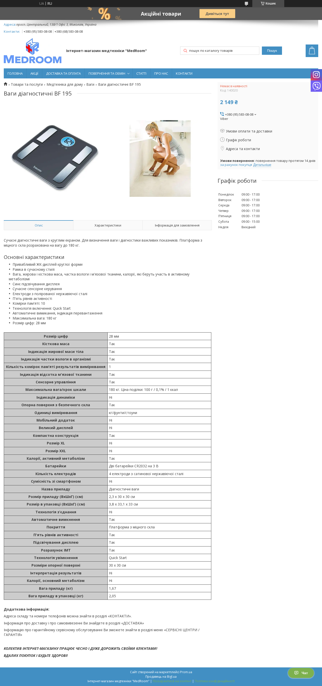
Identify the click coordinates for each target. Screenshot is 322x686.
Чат (305, 673)
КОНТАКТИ (184, 73)
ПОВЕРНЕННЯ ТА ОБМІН (107, 73)
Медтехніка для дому (65, 84)
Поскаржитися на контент (172, 681)
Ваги (90, 84)
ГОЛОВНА (15, 73)
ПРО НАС (161, 73)
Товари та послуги (27, 84)
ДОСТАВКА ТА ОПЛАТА (63, 73)
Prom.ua (186, 672)
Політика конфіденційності (215, 681)
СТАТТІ (141, 73)
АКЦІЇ (34, 73)
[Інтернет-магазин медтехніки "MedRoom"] (32, 51)
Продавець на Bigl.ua (161, 676)
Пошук (272, 51)
